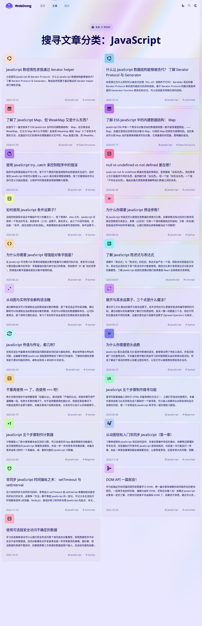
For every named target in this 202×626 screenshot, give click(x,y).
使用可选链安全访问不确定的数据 (31, 530)
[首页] (18, 6)
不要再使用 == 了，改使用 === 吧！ (33, 389)
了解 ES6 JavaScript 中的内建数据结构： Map (141, 120)
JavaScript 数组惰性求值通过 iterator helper (40, 69)
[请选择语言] (195, 5)
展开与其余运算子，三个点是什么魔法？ (136, 299)
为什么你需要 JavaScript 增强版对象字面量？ (40, 254)
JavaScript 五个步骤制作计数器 (29, 434)
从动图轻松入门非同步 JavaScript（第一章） (140, 434)
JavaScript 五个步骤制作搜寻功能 (131, 389)
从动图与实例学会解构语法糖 (28, 299)
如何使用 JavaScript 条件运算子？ (32, 209)
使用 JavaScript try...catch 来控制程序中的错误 (41, 165)
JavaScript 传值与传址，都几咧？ (31, 344)
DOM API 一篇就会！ (122, 479)
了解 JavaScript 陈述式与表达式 (130, 254)
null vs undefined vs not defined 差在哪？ (139, 165)
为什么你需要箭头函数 (123, 344)
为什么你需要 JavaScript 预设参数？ (133, 209)
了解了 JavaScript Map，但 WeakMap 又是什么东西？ (47, 120)
